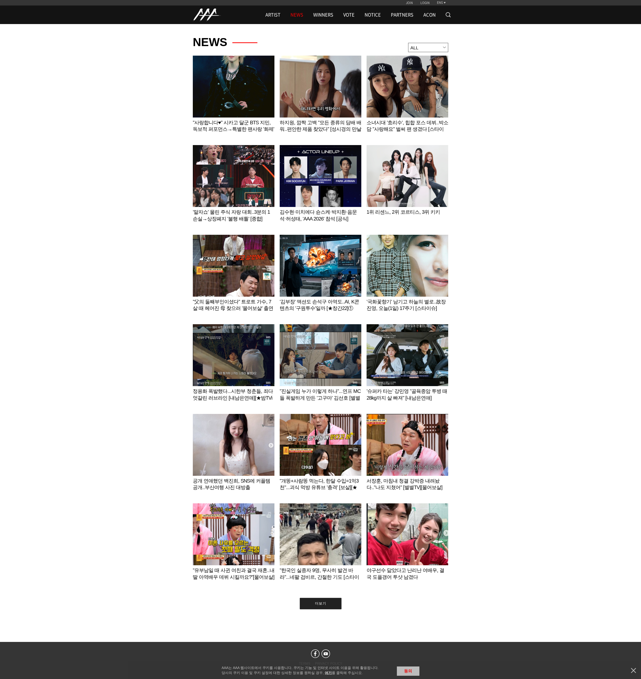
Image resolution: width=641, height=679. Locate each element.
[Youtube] (326, 653)
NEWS (296, 15)
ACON (429, 15)
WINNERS (323, 15)
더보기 (320, 603)
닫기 (633, 670)
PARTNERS (402, 15)
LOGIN (425, 2)
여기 (328, 673)
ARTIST (272, 15)
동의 (408, 671)
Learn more (233, 99)
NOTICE (373, 15)
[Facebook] (315, 653)
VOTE (349, 15)
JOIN (409, 2)
